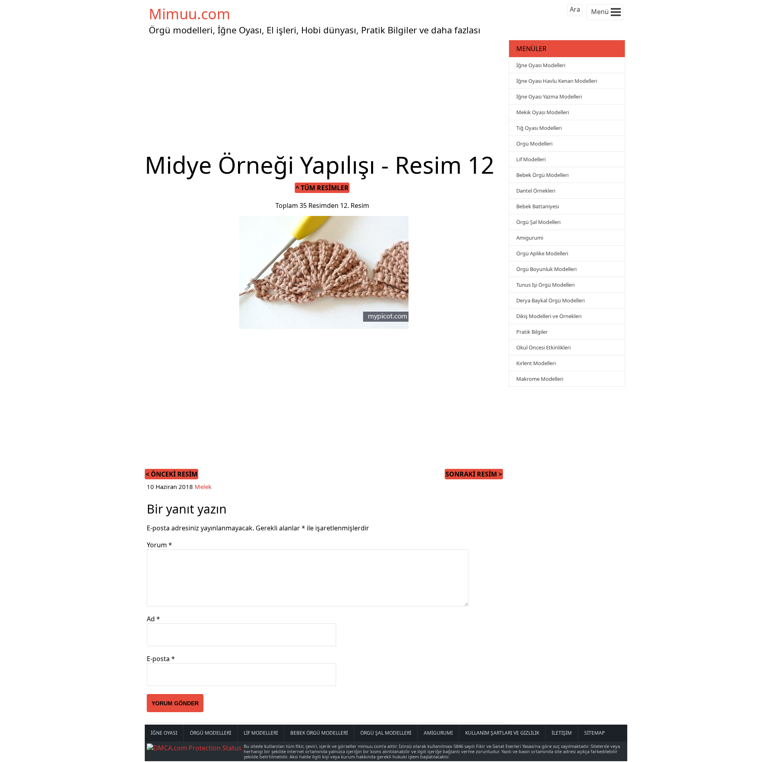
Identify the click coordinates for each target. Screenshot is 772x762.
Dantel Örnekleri (535, 190)
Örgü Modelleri (534, 143)
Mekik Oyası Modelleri (542, 112)
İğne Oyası (164, 732)
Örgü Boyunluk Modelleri (546, 269)
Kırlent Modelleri (536, 363)
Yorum (159, 544)
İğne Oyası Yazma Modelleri (549, 96)
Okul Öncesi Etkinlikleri (543, 347)
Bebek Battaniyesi (537, 206)
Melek (203, 487)
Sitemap (594, 732)
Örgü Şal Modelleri (538, 222)
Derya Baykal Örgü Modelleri (550, 300)
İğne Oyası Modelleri (540, 65)
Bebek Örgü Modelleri (542, 175)
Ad (153, 618)
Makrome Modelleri (539, 378)
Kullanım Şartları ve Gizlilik (502, 732)
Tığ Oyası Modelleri (539, 127)
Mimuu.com (189, 14)
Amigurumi (529, 237)
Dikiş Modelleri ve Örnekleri (548, 316)
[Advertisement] (325, 94)
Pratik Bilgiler (532, 331)
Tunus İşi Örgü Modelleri (545, 284)
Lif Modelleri (531, 159)
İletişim (562, 732)
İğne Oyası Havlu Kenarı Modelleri (556, 80)
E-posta (161, 658)
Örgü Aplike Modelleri (542, 253)
